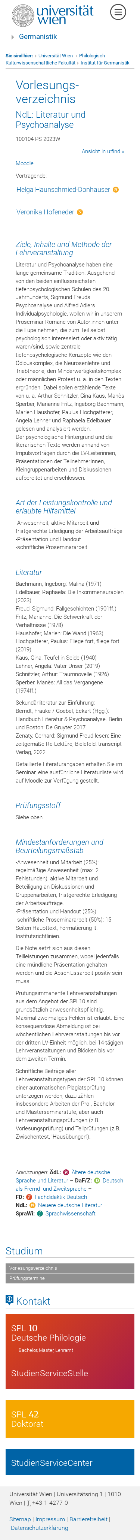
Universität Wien (56, 55)
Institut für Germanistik (105, 63)
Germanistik (38, 37)
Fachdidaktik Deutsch (61, 1197)
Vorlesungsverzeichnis (33, 1268)
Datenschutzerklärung (39, 1527)
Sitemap (20, 1519)
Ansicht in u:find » (103, 151)
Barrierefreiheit (88, 1519)
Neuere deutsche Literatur (70, 1205)
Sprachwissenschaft (71, 1213)
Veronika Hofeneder (45, 212)
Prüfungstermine (27, 1278)
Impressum (50, 1519)
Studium (24, 1251)
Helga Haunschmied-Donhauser (63, 189)
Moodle (25, 163)
